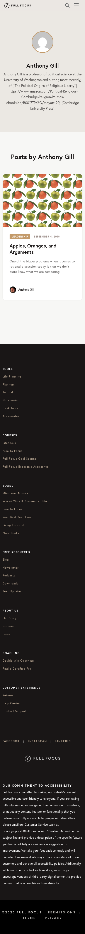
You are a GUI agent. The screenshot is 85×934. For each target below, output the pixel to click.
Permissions (62, 912)
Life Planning (12, 376)
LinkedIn (63, 741)
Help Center (11, 703)
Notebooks (10, 400)
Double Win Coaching (18, 660)
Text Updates (12, 591)
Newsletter (11, 568)
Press (6, 634)
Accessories (11, 416)
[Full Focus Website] (42, 758)
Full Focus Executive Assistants (25, 467)
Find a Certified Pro (17, 668)
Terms (29, 918)
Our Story (10, 618)
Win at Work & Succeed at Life (25, 501)
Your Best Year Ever (17, 517)
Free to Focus (13, 451)
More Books (11, 533)
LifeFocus (9, 443)
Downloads (10, 583)
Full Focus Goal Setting (20, 458)
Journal (8, 392)
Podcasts (9, 575)
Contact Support (15, 711)
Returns (8, 695)
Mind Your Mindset (16, 493)
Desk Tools (10, 408)
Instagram (37, 741)
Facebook (11, 741)
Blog (6, 559)
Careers (8, 626)
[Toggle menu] (76, 5)
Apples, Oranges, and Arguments (33, 248)
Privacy (53, 918)
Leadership (20, 236)
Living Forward (13, 525)
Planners (9, 384)
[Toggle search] (67, 5)
